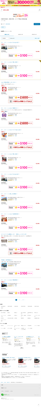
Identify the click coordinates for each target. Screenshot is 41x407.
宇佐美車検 (29, 325)
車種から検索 (37, 38)
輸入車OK (29, 315)
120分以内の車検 (10, 318)
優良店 (9, 312)
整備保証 (29, 318)
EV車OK (2, 318)
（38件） (15, 135)
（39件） (15, 115)
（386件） (16, 241)
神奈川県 (8, 382)
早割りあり (36, 312)
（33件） (15, 68)
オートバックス (10, 325)
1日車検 (15, 318)
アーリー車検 (3, 328)
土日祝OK (9, 315)
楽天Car (2, 382)
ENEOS (2, 325)
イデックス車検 (37, 325)
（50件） (15, 285)
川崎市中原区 (36, 306)
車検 (5, 382)
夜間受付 (3, 27)
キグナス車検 (10, 328)
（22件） (15, 199)
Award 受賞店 (3, 312)
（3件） (15, 265)
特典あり (15, 312)
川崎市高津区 (23, 306)
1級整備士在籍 (36, 318)
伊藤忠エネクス (23, 325)
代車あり (15, 315)
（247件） (16, 89)
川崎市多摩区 (30, 306)
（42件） (15, 48)
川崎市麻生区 (3, 306)
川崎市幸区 (16, 306)
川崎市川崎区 (10, 306)
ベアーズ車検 (30, 328)
